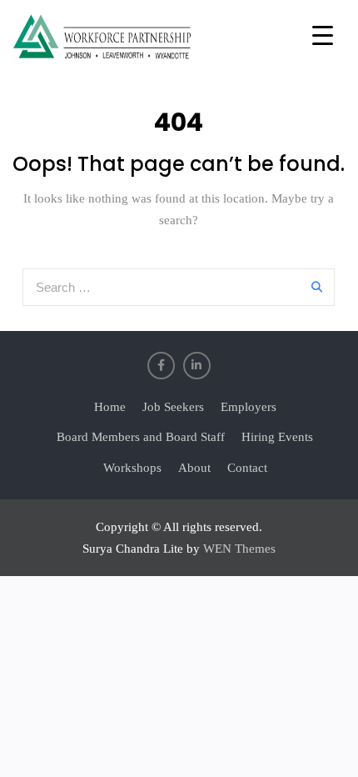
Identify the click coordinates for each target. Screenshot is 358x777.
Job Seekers (173, 407)
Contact (247, 467)
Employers (248, 407)
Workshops (132, 467)
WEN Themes (239, 548)
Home (110, 407)
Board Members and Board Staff (141, 437)
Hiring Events (277, 437)
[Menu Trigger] (323, 35)
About (194, 467)
